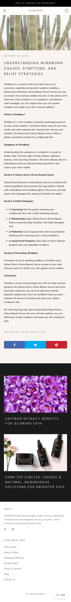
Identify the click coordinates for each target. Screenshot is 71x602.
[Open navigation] (4, 11)
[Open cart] (66, 10)
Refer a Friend (11, 552)
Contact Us (9, 579)
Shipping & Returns (14, 557)
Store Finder (10, 547)
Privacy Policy (11, 563)
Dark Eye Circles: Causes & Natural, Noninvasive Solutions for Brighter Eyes (35, 482)
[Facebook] (5, 529)
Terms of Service (12, 568)
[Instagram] (13, 529)
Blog (6, 574)
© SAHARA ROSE (35, 594)
